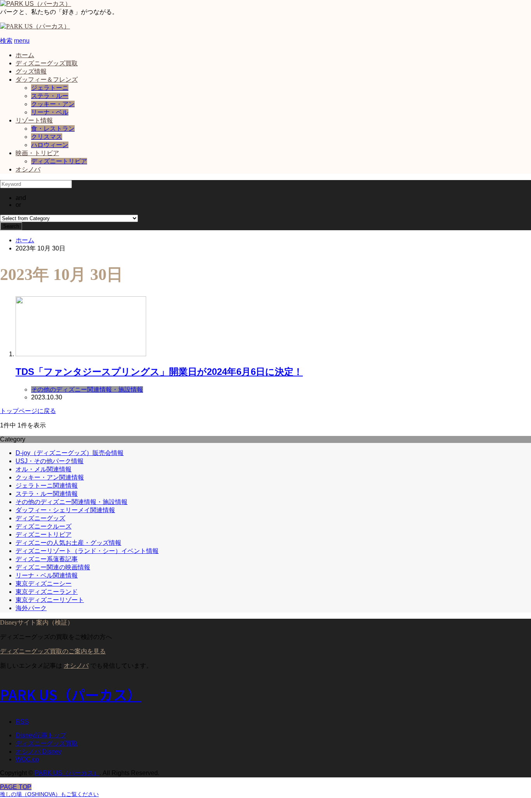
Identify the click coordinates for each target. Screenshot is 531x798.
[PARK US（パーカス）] (35, 3)
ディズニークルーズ (44, 526)
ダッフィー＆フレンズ (47, 79)
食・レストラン (53, 128)
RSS (22, 721)
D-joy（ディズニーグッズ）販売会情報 (70, 453)
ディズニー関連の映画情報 (53, 567)
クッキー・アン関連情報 (50, 477)
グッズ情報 (31, 71)
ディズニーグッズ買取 (47, 63)
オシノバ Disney (38, 751)
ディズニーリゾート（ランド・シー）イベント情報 (87, 551)
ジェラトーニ (49, 87)
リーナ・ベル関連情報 (47, 575)
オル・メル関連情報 (44, 469)
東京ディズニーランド (47, 591)
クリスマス (46, 136)
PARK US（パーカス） (70, 694)
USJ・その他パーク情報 (50, 461)
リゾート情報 (34, 120)
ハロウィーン (49, 145)
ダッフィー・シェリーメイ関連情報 (65, 510)
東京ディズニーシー (44, 583)
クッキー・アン (53, 104)
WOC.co (27, 759)
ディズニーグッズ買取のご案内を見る (53, 651)
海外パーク (31, 608)
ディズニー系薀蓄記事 (47, 559)
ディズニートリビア (59, 161)
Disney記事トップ (41, 735)
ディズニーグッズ (40, 518)
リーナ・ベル (49, 112)
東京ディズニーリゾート (50, 600)
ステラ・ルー (49, 96)
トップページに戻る (28, 411)
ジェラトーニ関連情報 (47, 485)
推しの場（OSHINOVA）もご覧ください (49, 794)
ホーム (25, 55)
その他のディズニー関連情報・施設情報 (72, 502)
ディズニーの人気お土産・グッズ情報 (68, 542)
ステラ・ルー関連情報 (47, 493)
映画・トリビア (37, 153)
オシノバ (28, 169)
